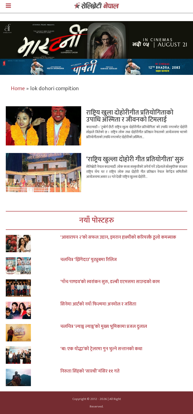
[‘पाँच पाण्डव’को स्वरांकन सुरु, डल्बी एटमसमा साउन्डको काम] (33, 288)
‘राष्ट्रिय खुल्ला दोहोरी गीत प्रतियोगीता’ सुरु (135, 159)
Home (18, 88)
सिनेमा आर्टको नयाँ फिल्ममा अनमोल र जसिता (98, 304)
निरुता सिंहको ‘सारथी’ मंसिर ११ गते (90, 371)
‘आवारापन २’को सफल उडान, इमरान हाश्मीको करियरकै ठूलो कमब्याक (118, 237)
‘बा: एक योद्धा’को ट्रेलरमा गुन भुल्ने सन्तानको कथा (101, 348)
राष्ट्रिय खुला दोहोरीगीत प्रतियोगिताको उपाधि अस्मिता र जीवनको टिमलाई (129, 116)
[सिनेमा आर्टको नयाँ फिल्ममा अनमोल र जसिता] (33, 310)
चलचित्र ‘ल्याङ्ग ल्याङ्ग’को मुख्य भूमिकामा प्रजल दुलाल (103, 326)
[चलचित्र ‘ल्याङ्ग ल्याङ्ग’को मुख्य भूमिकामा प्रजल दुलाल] (33, 332)
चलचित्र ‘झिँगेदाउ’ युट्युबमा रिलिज (88, 259)
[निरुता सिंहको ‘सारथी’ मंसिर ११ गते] (33, 377)
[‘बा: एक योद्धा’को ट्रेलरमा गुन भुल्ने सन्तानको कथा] (33, 355)
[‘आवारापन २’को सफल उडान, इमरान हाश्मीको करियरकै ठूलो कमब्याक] (33, 243)
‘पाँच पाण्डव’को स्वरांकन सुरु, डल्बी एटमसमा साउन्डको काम (110, 281)
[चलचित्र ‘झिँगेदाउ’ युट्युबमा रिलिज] (33, 266)
